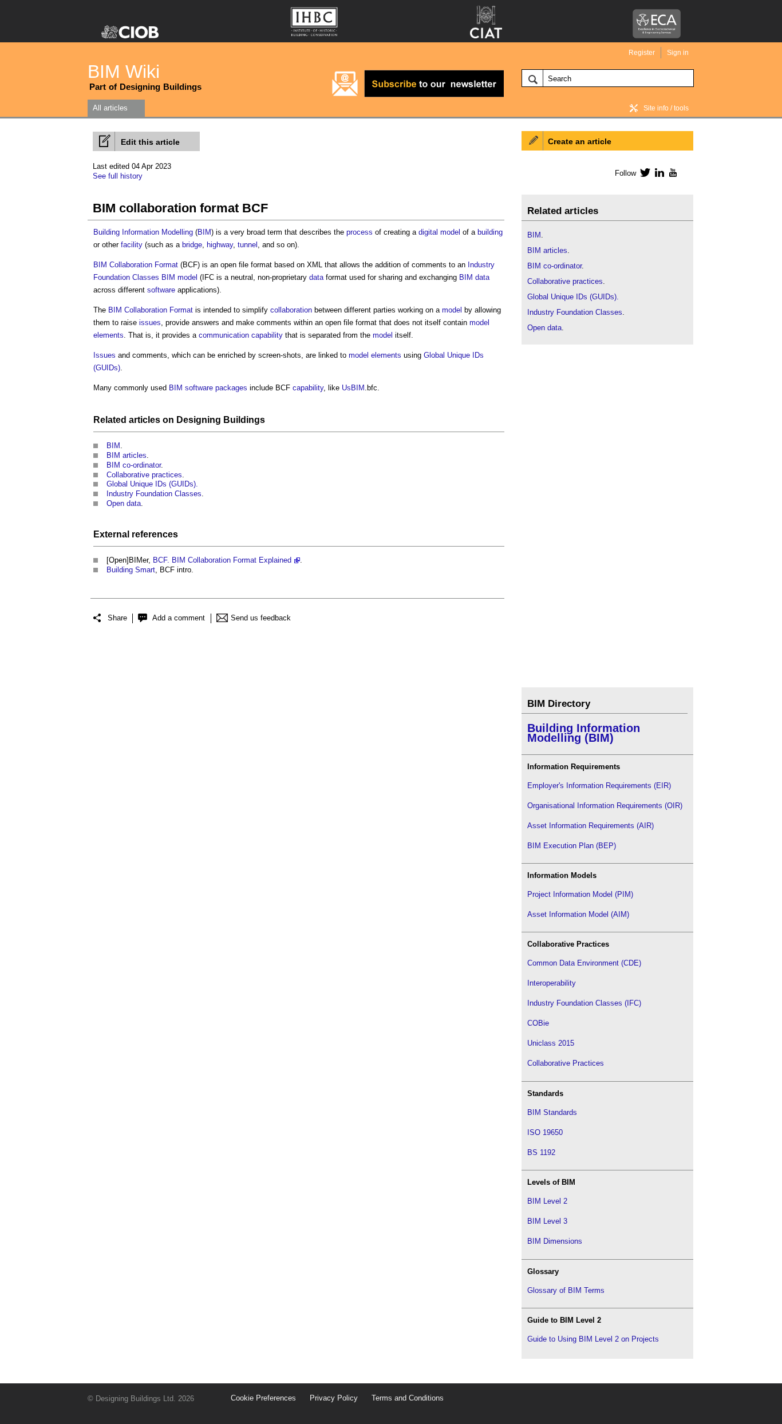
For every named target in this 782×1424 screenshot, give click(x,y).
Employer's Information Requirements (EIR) (599, 785)
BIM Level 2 (547, 1201)
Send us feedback (261, 618)
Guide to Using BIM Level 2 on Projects (593, 1339)
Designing (198, 420)
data (316, 277)
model (452, 310)
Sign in (678, 53)
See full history (118, 176)
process (359, 232)
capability (267, 335)
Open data (123, 503)
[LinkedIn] (657, 172)
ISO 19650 (545, 1132)
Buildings (244, 420)
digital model (439, 232)
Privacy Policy (334, 1398)
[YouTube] (672, 172)
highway (220, 244)
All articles (110, 108)
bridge (192, 244)
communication (224, 335)
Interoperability (551, 983)
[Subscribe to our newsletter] (418, 95)
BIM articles (126, 455)
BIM (204, 232)
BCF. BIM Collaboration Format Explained (222, 560)
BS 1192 (541, 1152)
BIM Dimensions (554, 1241)
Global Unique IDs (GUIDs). (152, 484)
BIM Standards (552, 1112)
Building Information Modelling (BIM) (583, 733)
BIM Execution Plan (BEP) (571, 845)
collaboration (291, 310)
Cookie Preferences (263, 1398)
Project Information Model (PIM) (580, 894)
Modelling (177, 232)
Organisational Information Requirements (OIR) (604, 805)
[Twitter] (643, 172)
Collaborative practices (144, 474)
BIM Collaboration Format (135, 264)
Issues (104, 355)
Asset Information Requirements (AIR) (590, 825)
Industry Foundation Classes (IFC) (584, 1003)
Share (117, 618)
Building (106, 232)
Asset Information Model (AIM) (578, 914)
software (161, 290)
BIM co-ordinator (133, 465)
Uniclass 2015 (550, 1043)
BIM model (179, 277)
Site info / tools (666, 108)
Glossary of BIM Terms (566, 1290)
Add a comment (178, 618)
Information (140, 232)
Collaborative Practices (565, 1063)
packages (231, 387)
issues (150, 322)
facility (132, 244)
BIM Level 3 (547, 1221)
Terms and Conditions (408, 1398)
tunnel (248, 244)
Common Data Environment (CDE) (584, 963)
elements (108, 335)
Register (642, 53)
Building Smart (130, 569)
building (490, 232)
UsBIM (353, 387)
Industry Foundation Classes (154, 493)
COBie (538, 1023)
